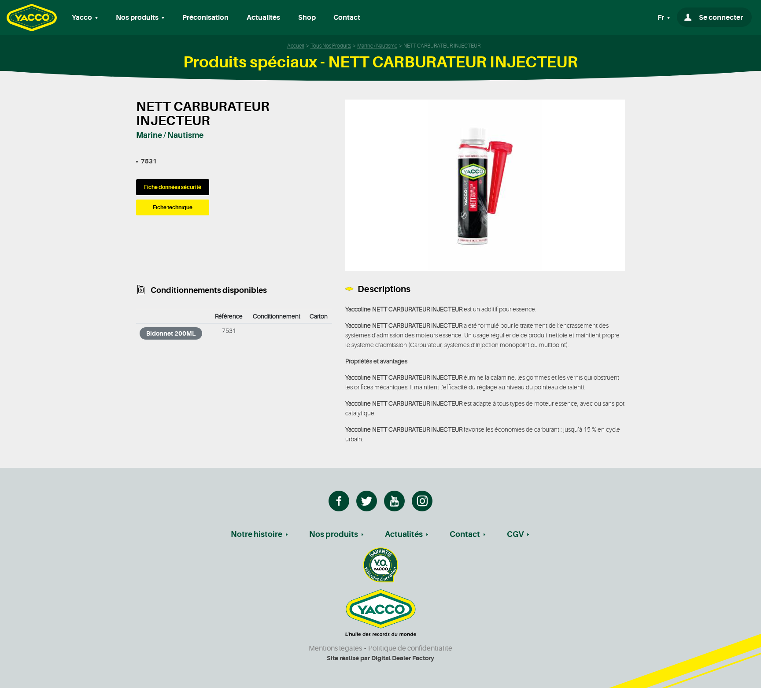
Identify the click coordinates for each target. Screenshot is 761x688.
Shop (307, 18)
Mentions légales (335, 648)
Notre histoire (256, 534)
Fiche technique (172, 207)
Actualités (263, 18)
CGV (515, 534)
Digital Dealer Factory (402, 658)
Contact (346, 18)
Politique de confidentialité (410, 648)
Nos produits (333, 534)
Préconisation (205, 18)
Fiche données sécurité (172, 187)
